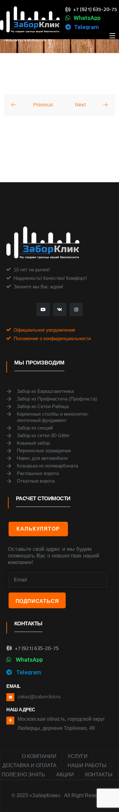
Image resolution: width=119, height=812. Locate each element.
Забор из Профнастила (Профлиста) (57, 398)
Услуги (78, 756)
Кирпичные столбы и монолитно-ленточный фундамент (53, 417)
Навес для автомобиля (42, 458)
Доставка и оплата (29, 765)
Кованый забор (33, 443)
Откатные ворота (36, 481)
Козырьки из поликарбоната (47, 465)
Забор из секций (35, 427)
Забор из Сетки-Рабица (43, 406)
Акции (65, 774)
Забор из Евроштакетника (45, 391)
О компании (39, 756)
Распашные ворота (38, 473)
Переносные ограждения (44, 450)
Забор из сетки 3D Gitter (43, 435)
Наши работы (87, 765)
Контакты (98, 774)
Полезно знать (23, 774)
